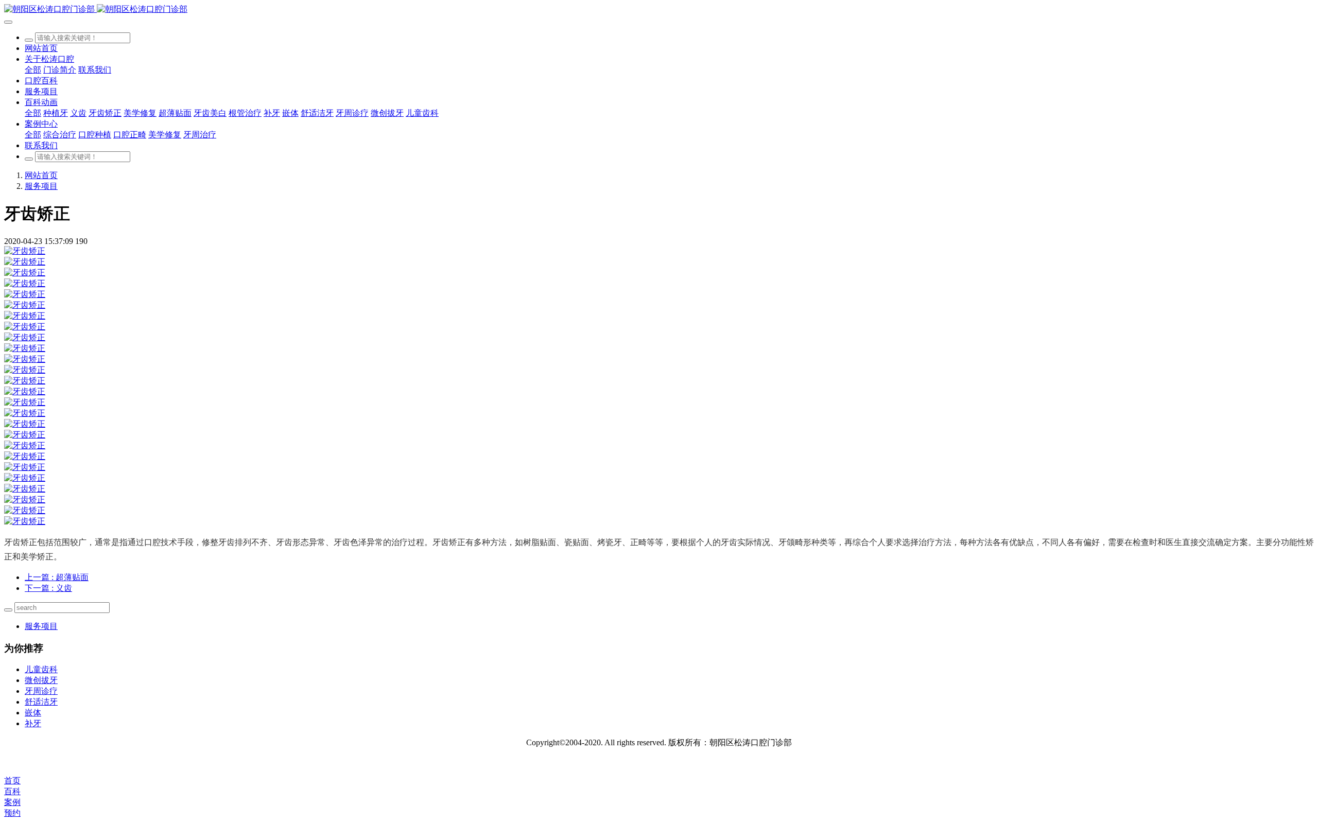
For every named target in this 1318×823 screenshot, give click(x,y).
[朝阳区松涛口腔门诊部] (659, 9)
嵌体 (33, 712)
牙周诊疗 (41, 691)
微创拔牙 (41, 680)
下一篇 (48, 588)
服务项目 (41, 186)
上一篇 (57, 577)
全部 (33, 69)
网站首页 (41, 48)
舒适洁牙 (41, 701)
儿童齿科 (41, 669)
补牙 (33, 723)
